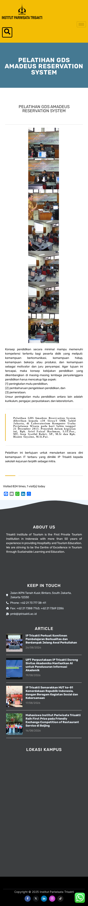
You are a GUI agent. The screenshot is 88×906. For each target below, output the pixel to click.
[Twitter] (36, 899)
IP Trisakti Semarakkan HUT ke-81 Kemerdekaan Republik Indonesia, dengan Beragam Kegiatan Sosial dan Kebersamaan (52, 693)
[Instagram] (52, 899)
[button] (7, 32)
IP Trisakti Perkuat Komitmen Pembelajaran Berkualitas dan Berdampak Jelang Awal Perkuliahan (51, 639)
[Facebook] (28, 899)
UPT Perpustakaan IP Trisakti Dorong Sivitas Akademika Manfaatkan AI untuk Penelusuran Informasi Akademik (52, 665)
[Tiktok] (60, 899)
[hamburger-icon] (81, 24)
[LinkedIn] (44, 899)
